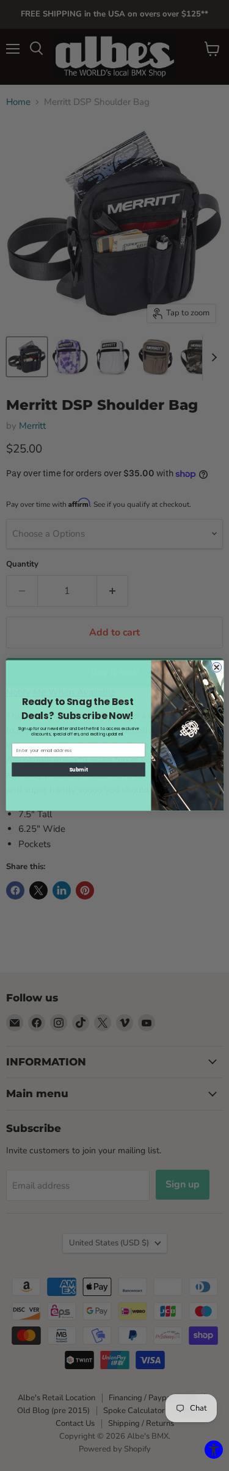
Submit (78, 769)
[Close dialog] (216, 667)
